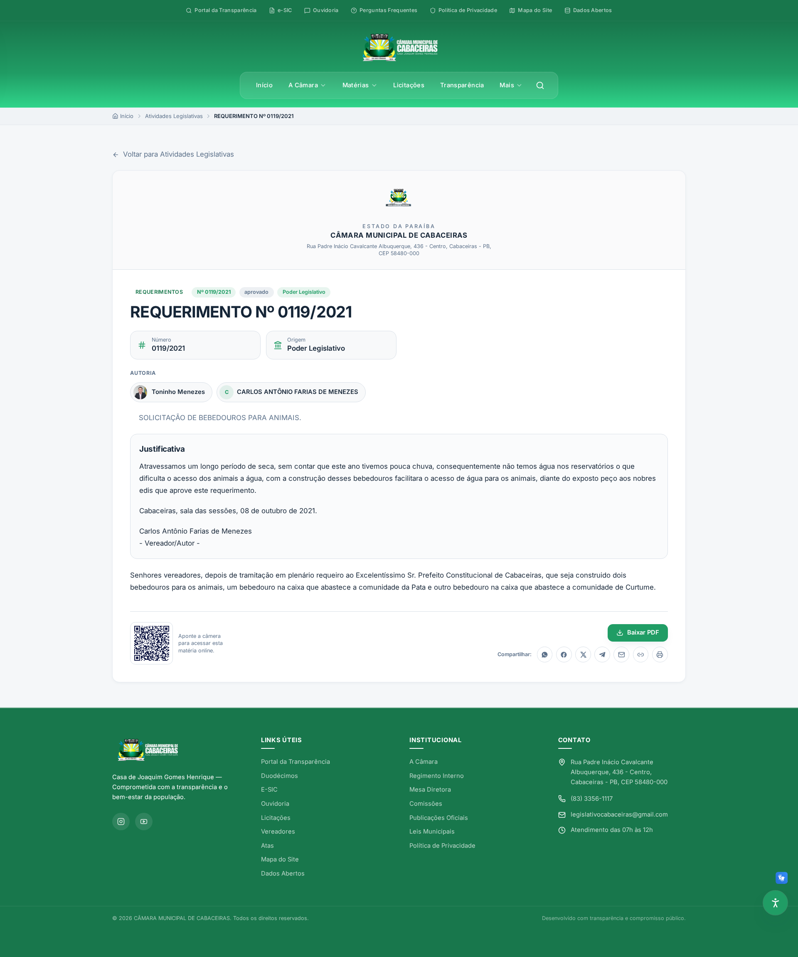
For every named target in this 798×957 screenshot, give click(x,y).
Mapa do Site (280, 859)
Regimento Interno (436, 776)
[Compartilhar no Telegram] (602, 654)
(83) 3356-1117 (592, 798)
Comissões (425, 803)
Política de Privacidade (442, 845)
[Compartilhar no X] (583, 654)
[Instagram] (121, 821)
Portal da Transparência (295, 761)
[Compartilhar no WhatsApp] (545, 654)
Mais (507, 85)
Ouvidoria (275, 803)
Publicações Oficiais (438, 818)
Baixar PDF (643, 632)
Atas (267, 845)
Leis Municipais (432, 831)
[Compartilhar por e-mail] (621, 654)
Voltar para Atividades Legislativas (178, 154)
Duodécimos (279, 776)
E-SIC (269, 789)
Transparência (462, 85)
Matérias (355, 85)
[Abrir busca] (540, 85)
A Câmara (303, 85)
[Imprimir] (660, 654)
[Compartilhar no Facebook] (564, 654)
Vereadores (278, 831)
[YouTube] (144, 821)
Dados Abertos (283, 873)
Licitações (408, 85)
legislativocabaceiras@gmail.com (619, 814)
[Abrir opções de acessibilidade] (775, 903)
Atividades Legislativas (174, 116)
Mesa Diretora (430, 789)
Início (264, 85)
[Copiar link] (641, 654)
